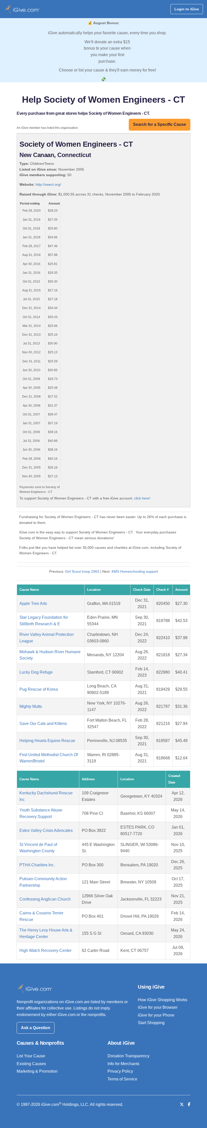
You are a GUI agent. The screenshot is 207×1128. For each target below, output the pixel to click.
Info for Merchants (123, 1064)
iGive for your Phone (156, 1015)
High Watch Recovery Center (45, 950)
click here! (142, 498)
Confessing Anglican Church (45, 899)
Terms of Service (122, 1079)
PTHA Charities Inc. (37, 865)
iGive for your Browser (157, 1007)
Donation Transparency (128, 1056)
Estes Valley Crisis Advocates (46, 830)
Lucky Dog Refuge (36, 672)
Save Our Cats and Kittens (43, 723)
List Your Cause (31, 1056)
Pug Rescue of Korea (38, 689)
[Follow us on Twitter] (182, 1104)
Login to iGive (186, 9)
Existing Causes (31, 1064)
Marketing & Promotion (37, 1071)
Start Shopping (151, 1023)
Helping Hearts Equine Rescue (47, 740)
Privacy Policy (120, 1071)
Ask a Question (35, 1028)
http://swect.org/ (48, 184)
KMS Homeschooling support (135, 571)
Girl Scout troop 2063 (82, 571)
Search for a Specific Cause (159, 124)
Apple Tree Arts (33, 603)
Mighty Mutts (30, 706)
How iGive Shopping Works (162, 1000)
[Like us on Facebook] (189, 1104)
